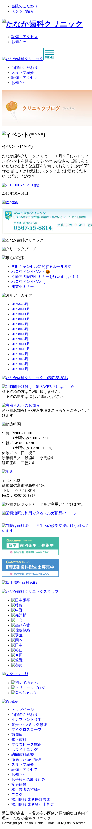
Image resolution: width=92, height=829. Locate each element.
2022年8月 (19, 339)
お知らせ (18, 42)
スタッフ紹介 (22, 11)
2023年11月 (20, 319)
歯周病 (17, 735)
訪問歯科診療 (22, 754)
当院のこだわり (24, 6)
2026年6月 (19, 304)
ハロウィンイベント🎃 (30, 272)
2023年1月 (19, 334)
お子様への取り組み (28, 779)
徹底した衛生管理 (26, 759)
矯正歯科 (18, 739)
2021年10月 (20, 349)
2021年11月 (20, 344)
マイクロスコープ (26, 730)
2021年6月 (19, 359)
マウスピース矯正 (26, 744)
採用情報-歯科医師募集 (30, 799)
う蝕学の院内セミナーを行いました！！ (45, 277)
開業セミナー (22, 286)
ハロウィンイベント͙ (27, 282)
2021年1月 (19, 369)
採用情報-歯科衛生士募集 (32, 804)
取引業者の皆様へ (26, 789)
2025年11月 (20, 309)
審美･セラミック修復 (29, 725)
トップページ (22, 710)
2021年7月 (19, 354)
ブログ (17, 794)
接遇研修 (18, 784)
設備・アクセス (24, 37)
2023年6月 (19, 329)
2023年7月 (19, 324)
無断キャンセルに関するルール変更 (41, 267)
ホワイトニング (24, 749)
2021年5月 (19, 364)
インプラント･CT (26, 720)
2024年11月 (20, 314)
